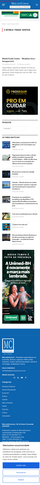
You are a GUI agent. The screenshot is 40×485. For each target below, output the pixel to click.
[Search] (37, 4)
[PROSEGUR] (20, 114)
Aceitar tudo (21, 465)
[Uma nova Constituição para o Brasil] (6, 216)
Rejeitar (21, 480)
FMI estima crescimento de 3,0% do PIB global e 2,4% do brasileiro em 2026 (24, 145)
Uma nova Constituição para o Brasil (24, 214)
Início (3, 24)
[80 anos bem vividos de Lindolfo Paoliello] (6, 174)
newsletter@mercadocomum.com (14, 371)
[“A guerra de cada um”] (6, 226)
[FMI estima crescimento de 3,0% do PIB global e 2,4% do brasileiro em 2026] (6, 144)
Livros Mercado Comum (8, 1)
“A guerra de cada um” (20, 224)
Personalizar (21, 472)
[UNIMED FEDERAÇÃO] (20, 15)
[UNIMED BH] (18, 323)
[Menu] (3, 4)
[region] (20, 463)
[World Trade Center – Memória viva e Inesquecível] (20, 46)
